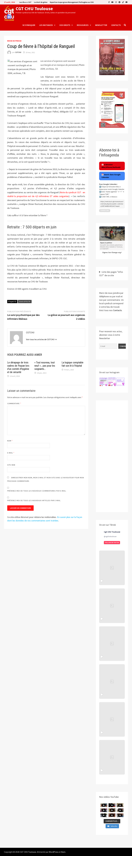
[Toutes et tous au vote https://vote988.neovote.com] (112, 757)
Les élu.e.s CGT (25, 2)
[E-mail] (126, 2)
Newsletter (101, 25)
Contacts (116, 25)
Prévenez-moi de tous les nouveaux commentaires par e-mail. (37, 491)
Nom (10, 441)
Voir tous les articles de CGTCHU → (41, 339)
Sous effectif (25, 301)
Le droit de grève (40, 2)
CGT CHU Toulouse (34, 8)
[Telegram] (120, 2)
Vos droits (64, 25)
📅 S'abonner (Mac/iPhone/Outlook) (110, 165)
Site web (11, 465)
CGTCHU (18, 52)
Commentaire (14, 403)
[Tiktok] (123, 2)
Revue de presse (14, 41)
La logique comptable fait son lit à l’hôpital (72, 364)
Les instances (46, 25)
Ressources (83, 25)
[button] (103, 382)
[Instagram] (116, 2)
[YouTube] (113, 2)
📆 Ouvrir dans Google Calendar (111, 175)
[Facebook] (109, 2)
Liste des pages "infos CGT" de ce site (111, 273)
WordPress (54, 852)
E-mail (10, 453)
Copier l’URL (104, 210)
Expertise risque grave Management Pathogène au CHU (72, 2)
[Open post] (112, 681)
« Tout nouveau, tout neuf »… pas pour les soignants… (44, 365)
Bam (63, 852)
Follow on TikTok (112, 542)
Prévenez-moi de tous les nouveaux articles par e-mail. (34, 500)
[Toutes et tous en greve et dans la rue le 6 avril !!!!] (112, 605)
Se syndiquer (28, 25)
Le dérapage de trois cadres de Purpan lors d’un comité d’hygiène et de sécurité (18, 367)
